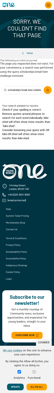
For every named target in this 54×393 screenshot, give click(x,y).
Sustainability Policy (16, 251)
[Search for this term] (48, 90)
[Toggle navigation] (48, 5)
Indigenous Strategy (16, 265)
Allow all (36, 387)
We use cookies (12, 350)
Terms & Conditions (16, 238)
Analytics (19, 377)
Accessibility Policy (16, 258)
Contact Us (11, 229)
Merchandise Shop (15, 222)
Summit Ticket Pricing (17, 215)
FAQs (8, 209)
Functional (34, 377)
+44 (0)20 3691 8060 (19, 194)
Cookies (44, 342)
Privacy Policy (13, 244)
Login (9, 278)
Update (15, 387)
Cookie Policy (13, 271)
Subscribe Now (24, 335)
